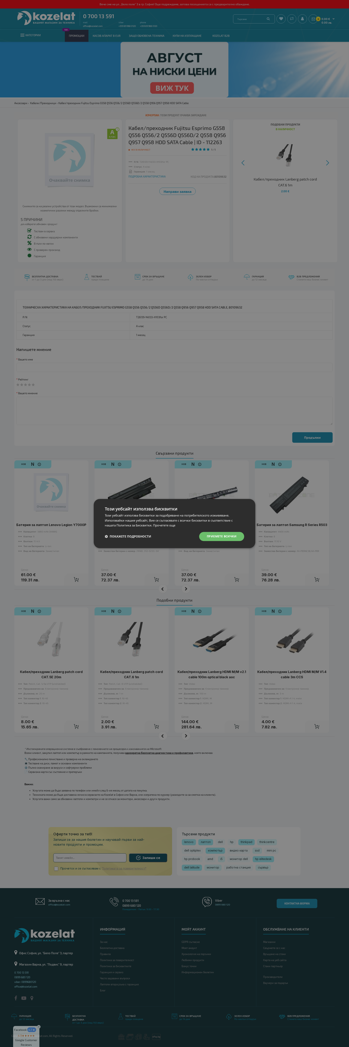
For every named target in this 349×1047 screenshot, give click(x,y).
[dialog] (174, 523)
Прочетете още (164, 525)
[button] (128, 536)
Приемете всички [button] (222, 536)
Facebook (24, 1029)
